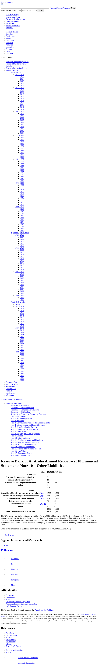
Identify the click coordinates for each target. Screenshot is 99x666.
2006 (22, 122)
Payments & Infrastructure (16, 19)
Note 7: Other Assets (18, 431)
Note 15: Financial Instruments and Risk (26, 449)
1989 (22, 163)
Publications (10, 36)
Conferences (10, 393)
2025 (22, 77)
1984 (22, 174)
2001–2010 (19, 111)
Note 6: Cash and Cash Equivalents (24, 429)
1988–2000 (19, 352)
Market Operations (13, 17)
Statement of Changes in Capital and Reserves (28, 414)
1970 (22, 209)
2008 (22, 118)
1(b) (41, 493)
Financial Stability (13, 21)
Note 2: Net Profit (17, 421)
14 (45, 504)
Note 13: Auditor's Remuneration (23, 444)
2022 (22, 83)
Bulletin (9, 66)
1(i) (41, 504)
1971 (22, 205)
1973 (22, 200)
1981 (22, 181)
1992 (22, 155)
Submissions (10, 386)
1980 (22, 185)
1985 (22, 172)
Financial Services (13, 26)
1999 (22, 140)
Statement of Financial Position (22, 408)
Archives (9, 45)
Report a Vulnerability (14, 650)
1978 (22, 189)
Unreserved (10, 597)
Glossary (9, 644)
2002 (22, 131)
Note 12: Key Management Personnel (25, 442)
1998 (22, 142)
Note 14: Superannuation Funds (23, 447)
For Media (10, 633)
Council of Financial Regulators (18, 602)
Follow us (7, 550)
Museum (9, 600)
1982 (22, 179)
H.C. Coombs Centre (14, 606)
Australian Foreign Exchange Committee (21, 604)
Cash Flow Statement (19, 416)
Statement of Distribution (20, 412)
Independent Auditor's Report (22, 455)
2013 (22, 105)
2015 (22, 101)
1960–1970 (19, 207)
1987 (22, 168)
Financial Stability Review (16, 64)
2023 (22, 81)
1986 (22, 170)
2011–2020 (19, 88)
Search (41, 10)
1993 (22, 153)
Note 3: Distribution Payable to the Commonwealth (30, 423)
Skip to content (6, 2)
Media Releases (12, 32)
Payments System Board (20, 233)
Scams (8, 652)
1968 (22, 213)
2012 (22, 107)
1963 (22, 224)
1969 (22, 211)
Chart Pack (10, 40)
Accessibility (11, 640)
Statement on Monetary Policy (17, 62)
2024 (22, 79)
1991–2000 (19, 135)
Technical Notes (12, 384)
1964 (22, 222)
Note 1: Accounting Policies (21, 418)
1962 (22, 226)
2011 (22, 109)
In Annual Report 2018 (12, 399)
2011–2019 (19, 306)
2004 (22, 127)
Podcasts (9, 391)
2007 (22, 120)
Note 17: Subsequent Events (21, 453)
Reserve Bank (16, 72)
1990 (22, 161)
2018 (22, 94)
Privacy (9, 637)
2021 (22, 85)
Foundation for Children (44, 610)
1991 (22, 157)
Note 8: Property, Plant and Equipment (25, 434)
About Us (9, 28)
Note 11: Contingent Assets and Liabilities (27, 440)
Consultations (11, 389)
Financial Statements (13, 403)
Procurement (10, 642)
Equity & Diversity (18, 302)
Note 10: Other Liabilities (20, 438)
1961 (22, 228)
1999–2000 (19, 296)
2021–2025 (19, 75)
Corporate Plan (11, 382)
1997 (22, 144)
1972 (22, 202)
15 (45, 498)
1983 (22, 176)
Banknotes (10, 23)
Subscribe (4, 545)
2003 (22, 129)
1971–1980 (19, 183)
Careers (9, 49)
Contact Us (10, 53)
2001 (22, 133)
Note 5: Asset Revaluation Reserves (24, 427)
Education (10, 47)
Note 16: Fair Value (18, 451)
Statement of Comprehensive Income (25, 410)
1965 (22, 220)
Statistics (9, 38)
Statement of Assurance (19, 405)
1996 (22, 146)
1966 (22, 218)
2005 (22, 124)
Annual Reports (12, 70)
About (17, 304)
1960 (22, 231)
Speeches (9, 34)
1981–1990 (19, 159)
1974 (22, 198)
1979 (22, 187)
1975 (22, 196)
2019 (22, 92)
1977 (22, 192)
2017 (22, 96)
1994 (22, 150)
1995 (22, 148)
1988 (22, 166)
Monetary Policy (12, 15)
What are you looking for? (11, 10)
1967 (22, 215)
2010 (22, 114)
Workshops (10, 395)
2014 (22, 103)
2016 (22, 98)
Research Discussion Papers (16, 68)
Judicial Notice (11, 635)
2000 (22, 137)
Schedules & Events (13, 646)
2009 (22, 116)
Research (9, 43)
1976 (22, 194)
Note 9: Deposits (17, 436)
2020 (22, 90)
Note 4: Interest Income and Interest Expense (28, 425)
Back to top (9, 535)
